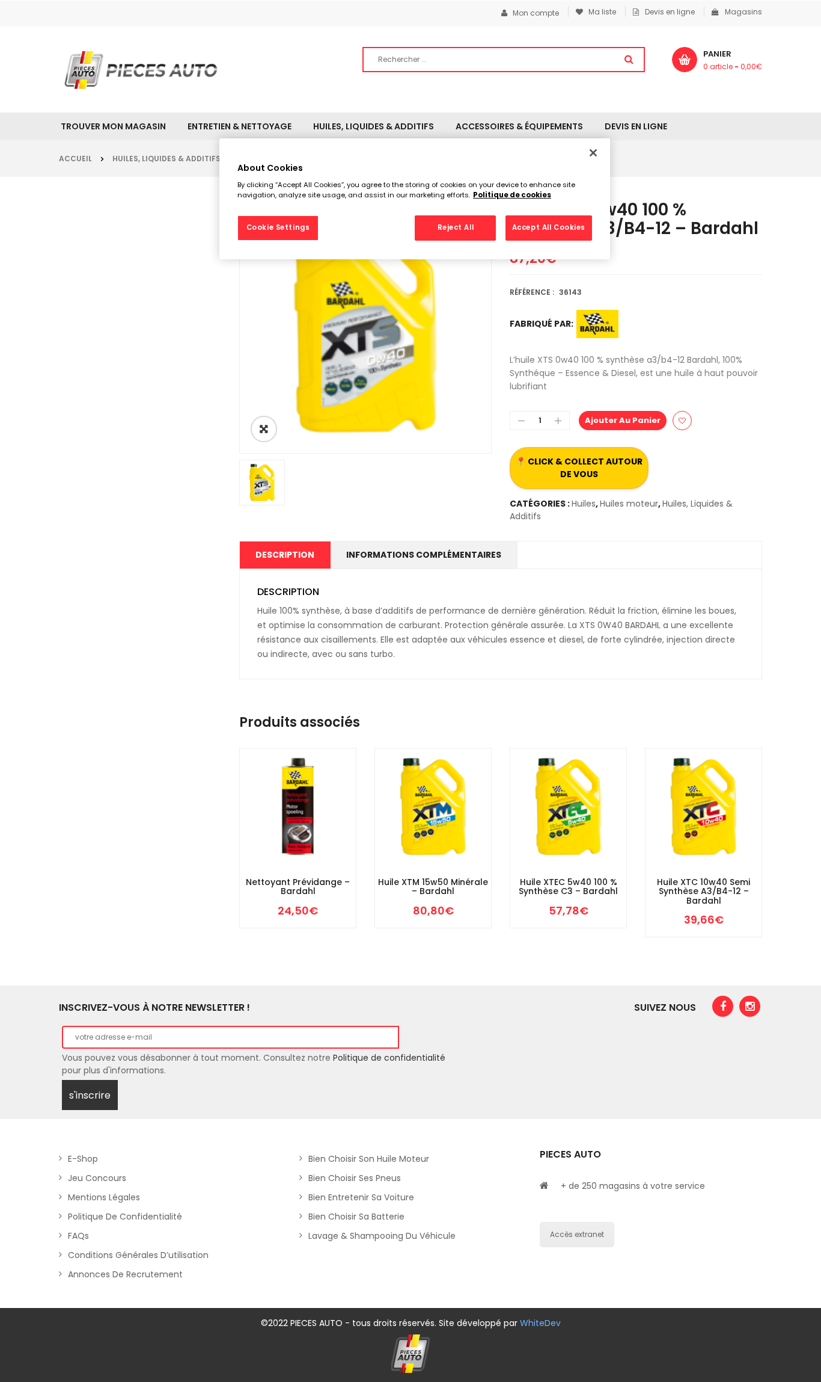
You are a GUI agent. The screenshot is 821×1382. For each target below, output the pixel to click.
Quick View (334, 874)
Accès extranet (577, 1234)
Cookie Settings (278, 227)
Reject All (456, 227)
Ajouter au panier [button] (262, 874)
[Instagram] (749, 1006)
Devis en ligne (670, 12)
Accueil (75, 158)
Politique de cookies (512, 195)
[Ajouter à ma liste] (682, 420)
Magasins (743, 12)
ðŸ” (264, 429)
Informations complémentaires (423, 555)
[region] (414, 199)
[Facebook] (722, 1006)
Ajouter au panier (623, 420)
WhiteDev (540, 1323)
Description (284, 555)
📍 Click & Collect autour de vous (579, 467)
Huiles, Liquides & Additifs (166, 158)
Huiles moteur (629, 504)
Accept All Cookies (548, 227)
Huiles (584, 504)
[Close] (593, 153)
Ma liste (599, 12)
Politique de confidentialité (389, 1058)
